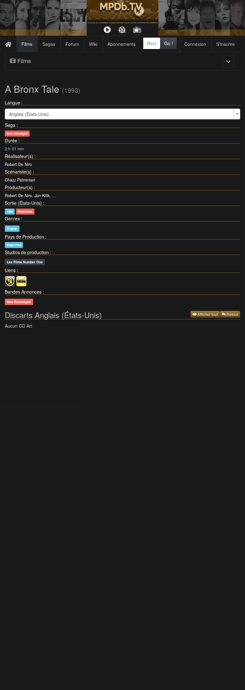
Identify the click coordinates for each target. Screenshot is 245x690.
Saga (10, 125)
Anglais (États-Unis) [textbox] (29, 114)
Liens (10, 270)
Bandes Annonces (23, 291)
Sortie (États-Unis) (23, 203)
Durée (11, 140)
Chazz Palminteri (20, 180)
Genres (12, 218)
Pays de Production (24, 236)
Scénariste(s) (18, 171)
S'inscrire (225, 44)
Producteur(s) (19, 187)
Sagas (48, 44)
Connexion (195, 44)
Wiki (93, 44)
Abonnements (122, 44)
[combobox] (151, 43)
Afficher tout (207, 314)
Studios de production (27, 252)
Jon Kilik (41, 195)
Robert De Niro (18, 164)
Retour (232, 314)
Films (26, 44)
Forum (72, 44)
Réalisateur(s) (19, 156)
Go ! (168, 43)
